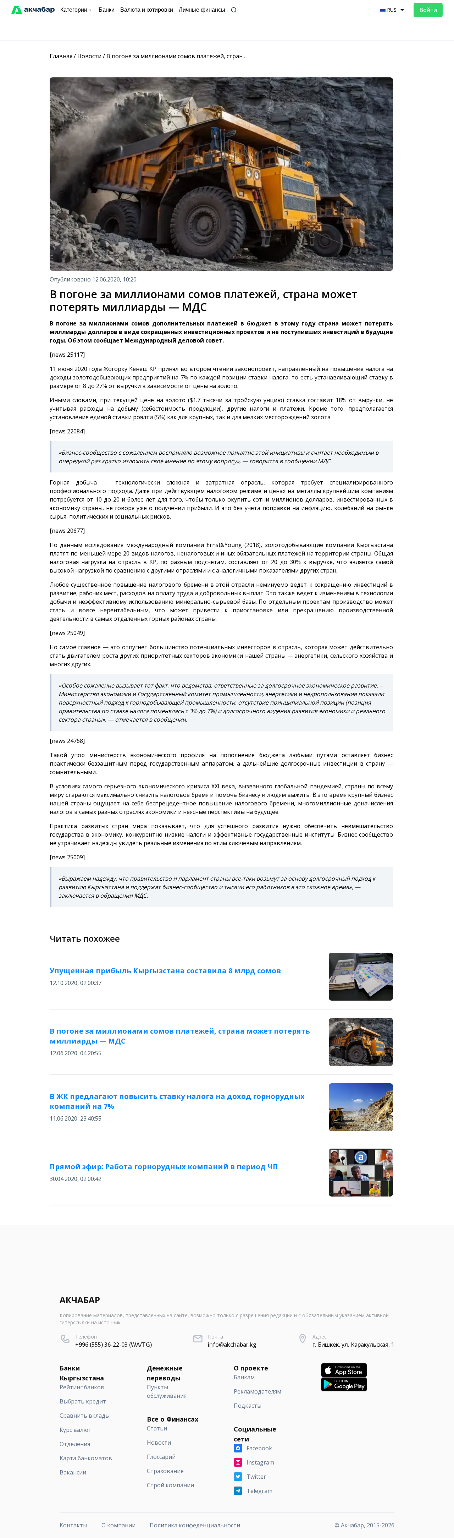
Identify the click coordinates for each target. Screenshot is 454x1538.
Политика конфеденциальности (195, 1525)
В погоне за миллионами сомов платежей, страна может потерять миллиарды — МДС (227, 56)
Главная (61, 56)
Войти (428, 10)
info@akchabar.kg (232, 1344)
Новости (89, 56)
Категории (73, 10)
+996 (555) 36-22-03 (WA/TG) (113, 1344)
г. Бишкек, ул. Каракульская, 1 (353, 1344)
